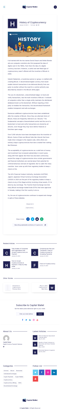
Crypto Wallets (19, 376)
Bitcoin (12, 370)
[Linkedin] (30, 319)
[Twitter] (26, 319)
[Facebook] (22, 319)
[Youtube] (37, 319)
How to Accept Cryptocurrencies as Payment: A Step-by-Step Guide (19, 263)
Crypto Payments (8, 376)
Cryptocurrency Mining (10, 382)
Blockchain (19, 370)
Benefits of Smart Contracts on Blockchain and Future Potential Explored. (47, 344)
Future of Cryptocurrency (47, 263)
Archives (6, 370)
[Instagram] (33, 319)
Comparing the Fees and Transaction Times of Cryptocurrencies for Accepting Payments (47, 251)
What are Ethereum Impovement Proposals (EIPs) (47, 336)
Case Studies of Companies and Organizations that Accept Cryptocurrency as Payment (20, 251)
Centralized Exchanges (10, 373)
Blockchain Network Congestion (47, 350)
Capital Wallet (7, 342)
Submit (40, 314)
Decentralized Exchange (10, 386)
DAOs (19, 382)
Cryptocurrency (29, 207)
